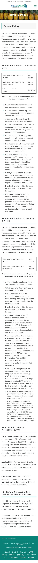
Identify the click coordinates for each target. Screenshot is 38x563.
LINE (32, 543)
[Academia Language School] (19, 6)
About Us (6, 543)
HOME (3, 538)
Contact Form (15, 543)
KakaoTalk (20, 544)
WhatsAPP (25, 543)
